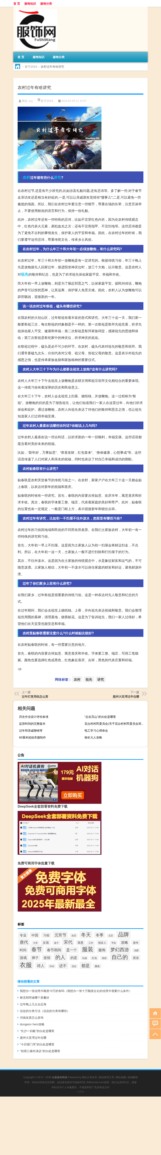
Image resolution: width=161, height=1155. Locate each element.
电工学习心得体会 (96, 730)
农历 (73, 935)
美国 (104, 958)
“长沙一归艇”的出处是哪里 (37, 1031)
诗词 (51, 966)
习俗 (46, 935)
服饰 (101, 949)
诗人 (40, 965)
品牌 (123, 934)
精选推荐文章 (106, 1077)
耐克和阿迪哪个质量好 (34, 997)
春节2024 (31, 66)
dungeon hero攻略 (32, 1024)
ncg (31, 101)
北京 (110, 935)
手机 (113, 942)
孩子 (56, 942)
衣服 (26, 964)
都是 (85, 965)
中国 (34, 935)
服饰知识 (30, 3)
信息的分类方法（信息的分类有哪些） (45, 1011)
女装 (46, 942)
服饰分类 (46, 3)
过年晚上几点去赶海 (33, 1004)
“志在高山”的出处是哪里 (100, 716)
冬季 (99, 934)
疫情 (47, 957)
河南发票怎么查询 (31, 1017)
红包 (94, 958)
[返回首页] (154, 1013)
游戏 (23, 957)
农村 (26, 177)
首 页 (16, 3)
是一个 (71, 949)
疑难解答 (133, 1077)
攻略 (124, 942)
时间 (23, 949)
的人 (60, 956)
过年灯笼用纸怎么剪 (35, 696)
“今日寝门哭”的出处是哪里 (37, 1044)
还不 (63, 965)
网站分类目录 (89, 1077)
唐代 (24, 942)
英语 (136, 958)
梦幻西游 (119, 949)
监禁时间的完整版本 (32, 723)
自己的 (120, 956)
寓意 (80, 943)
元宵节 (60, 934)
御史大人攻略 (93, 737)
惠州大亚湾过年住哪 (126, 696)
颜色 (97, 966)
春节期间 (54, 949)
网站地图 (121, 1077)
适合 (74, 966)
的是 (73, 957)
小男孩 (80, 1091)
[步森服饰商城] (35, 8)
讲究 (57, 177)
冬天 (86, 934)
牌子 (35, 957)
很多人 (102, 943)
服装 (87, 949)
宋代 (68, 942)
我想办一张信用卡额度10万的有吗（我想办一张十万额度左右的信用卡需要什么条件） (76, 991)
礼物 (84, 958)
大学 (35, 942)
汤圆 (136, 950)
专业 (23, 934)
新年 (136, 943)
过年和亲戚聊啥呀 (31, 730)
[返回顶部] (154, 1033)
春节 (36, 949)
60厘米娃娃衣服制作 (32, 737)
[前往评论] (154, 1023)
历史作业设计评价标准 (33, 716)
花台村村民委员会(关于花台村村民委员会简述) (114, 723)
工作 (90, 942)
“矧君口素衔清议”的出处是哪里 (40, 1051)
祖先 (25, 274)
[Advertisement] (80, 1126)
